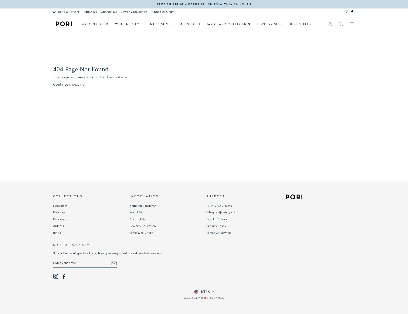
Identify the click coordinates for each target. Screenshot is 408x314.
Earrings (59, 212)
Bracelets (60, 219)
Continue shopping (69, 84)
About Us (90, 12)
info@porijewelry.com (221, 212)
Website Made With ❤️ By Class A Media (204, 298)
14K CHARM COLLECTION (228, 24)
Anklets (58, 226)
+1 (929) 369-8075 (219, 206)
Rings (57, 233)
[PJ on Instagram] (55, 276)
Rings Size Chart (163, 12)
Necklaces (60, 206)
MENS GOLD (190, 24)
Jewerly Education (134, 12)
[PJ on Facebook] (64, 276)
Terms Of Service (218, 233)
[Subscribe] (114, 263)
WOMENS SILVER (129, 24)
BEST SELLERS (301, 24)
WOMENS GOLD (95, 24)
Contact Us (109, 12)
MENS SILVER (161, 24)
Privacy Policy (216, 226)
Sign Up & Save (216, 219)
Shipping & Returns (66, 12)
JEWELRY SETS (269, 24)
